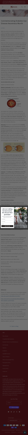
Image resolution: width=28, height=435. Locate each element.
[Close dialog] (26, 207)
